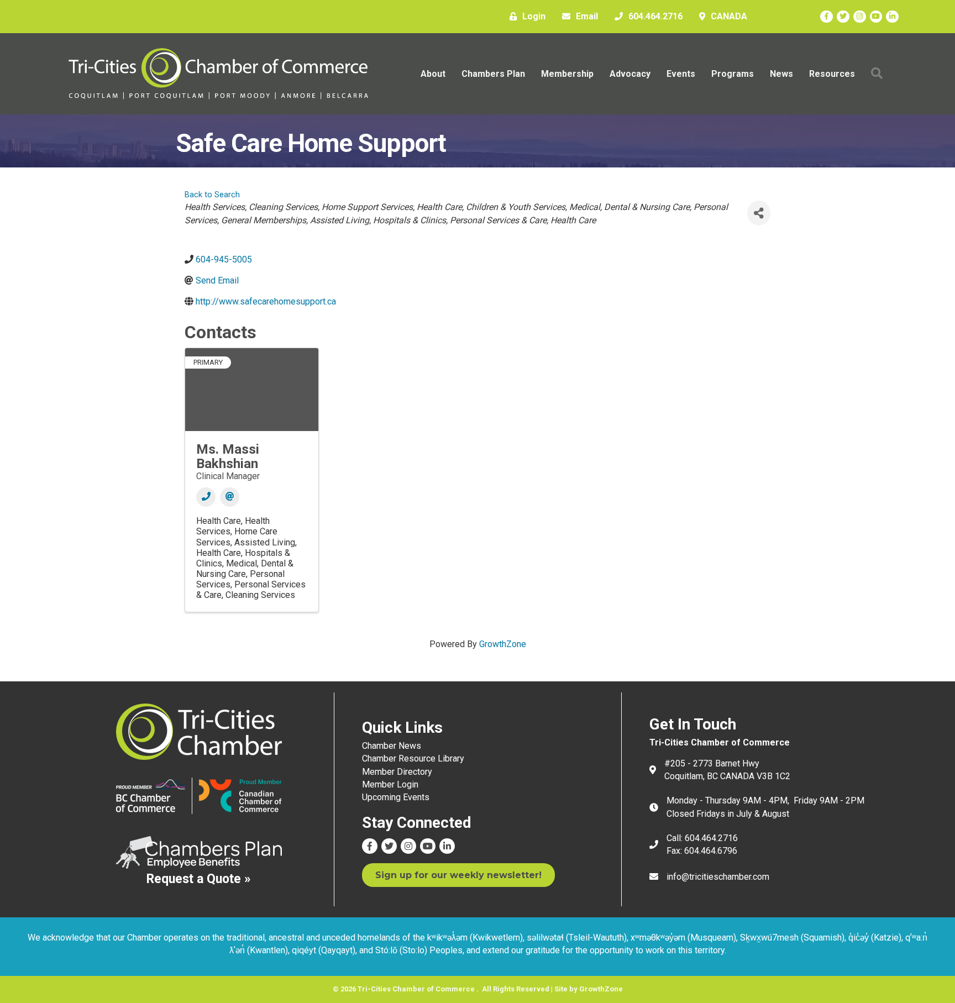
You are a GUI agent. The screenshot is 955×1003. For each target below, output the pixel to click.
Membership (567, 74)
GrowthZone (502, 644)
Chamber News (391, 746)
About (433, 74)
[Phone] (206, 497)
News (781, 74)
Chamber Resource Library (413, 758)
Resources (832, 74)
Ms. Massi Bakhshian (227, 456)
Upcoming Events (395, 797)
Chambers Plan (493, 74)
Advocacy (630, 74)
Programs (732, 74)
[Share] (758, 213)
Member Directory (397, 771)
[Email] (229, 497)
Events (681, 74)
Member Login (390, 784)
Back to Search (212, 194)
